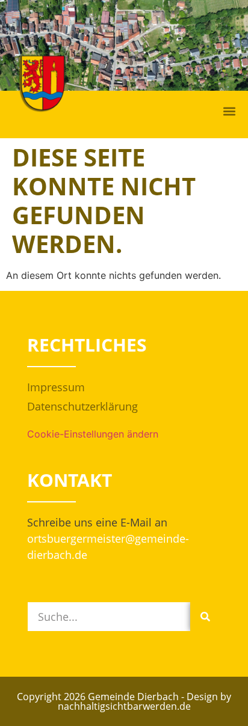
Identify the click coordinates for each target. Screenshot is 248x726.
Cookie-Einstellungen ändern (92, 434)
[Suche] (205, 616)
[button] (229, 111)
